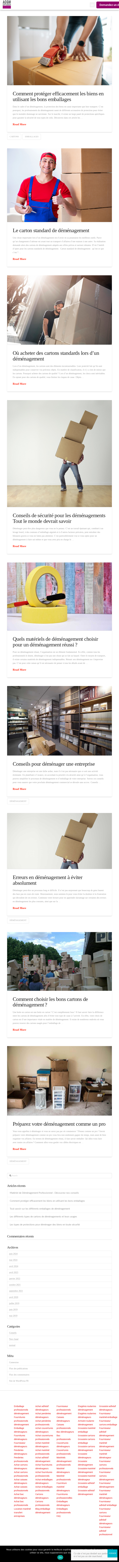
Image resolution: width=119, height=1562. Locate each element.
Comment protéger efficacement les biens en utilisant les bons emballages (58, 96)
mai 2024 (13, 1260)
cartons (14, 136)
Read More (19, 124)
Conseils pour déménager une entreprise (54, 764)
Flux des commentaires (19, 1375)
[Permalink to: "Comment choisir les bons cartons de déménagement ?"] (59, 961)
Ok (60, 1557)
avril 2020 (13, 1297)
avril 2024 (13, 1266)
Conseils (12, 1333)
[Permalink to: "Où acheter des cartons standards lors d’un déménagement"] (59, 310)
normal (12, 1345)
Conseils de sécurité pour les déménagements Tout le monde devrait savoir (59, 518)
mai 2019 (13, 1316)
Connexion (14, 1362)
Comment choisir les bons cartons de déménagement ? (50, 1002)
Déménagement (18, 801)
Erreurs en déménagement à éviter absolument (47, 880)
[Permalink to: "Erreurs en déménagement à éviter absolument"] (59, 841)
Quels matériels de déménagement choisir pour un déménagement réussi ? (55, 642)
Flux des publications (18, 1368)
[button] (92, 4)
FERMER (112, 1553)
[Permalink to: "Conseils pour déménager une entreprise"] (59, 721)
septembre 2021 (16, 1291)
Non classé (13, 1339)
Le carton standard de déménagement (51, 230)
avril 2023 (13, 1272)
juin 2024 (13, 1254)
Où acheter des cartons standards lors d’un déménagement (56, 356)
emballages (31, 136)
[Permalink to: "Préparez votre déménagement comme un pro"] (59, 1081)
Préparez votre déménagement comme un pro (59, 1124)
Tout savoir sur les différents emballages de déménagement (40, 1209)
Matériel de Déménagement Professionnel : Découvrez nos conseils (44, 1193)
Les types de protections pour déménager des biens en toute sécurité (45, 1225)
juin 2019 (13, 1309)
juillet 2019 (14, 1303)
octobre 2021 (15, 1285)
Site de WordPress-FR (19, 1381)
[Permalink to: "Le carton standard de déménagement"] (59, 185)
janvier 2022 (14, 1278)
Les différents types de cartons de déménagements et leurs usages (43, 1217)
